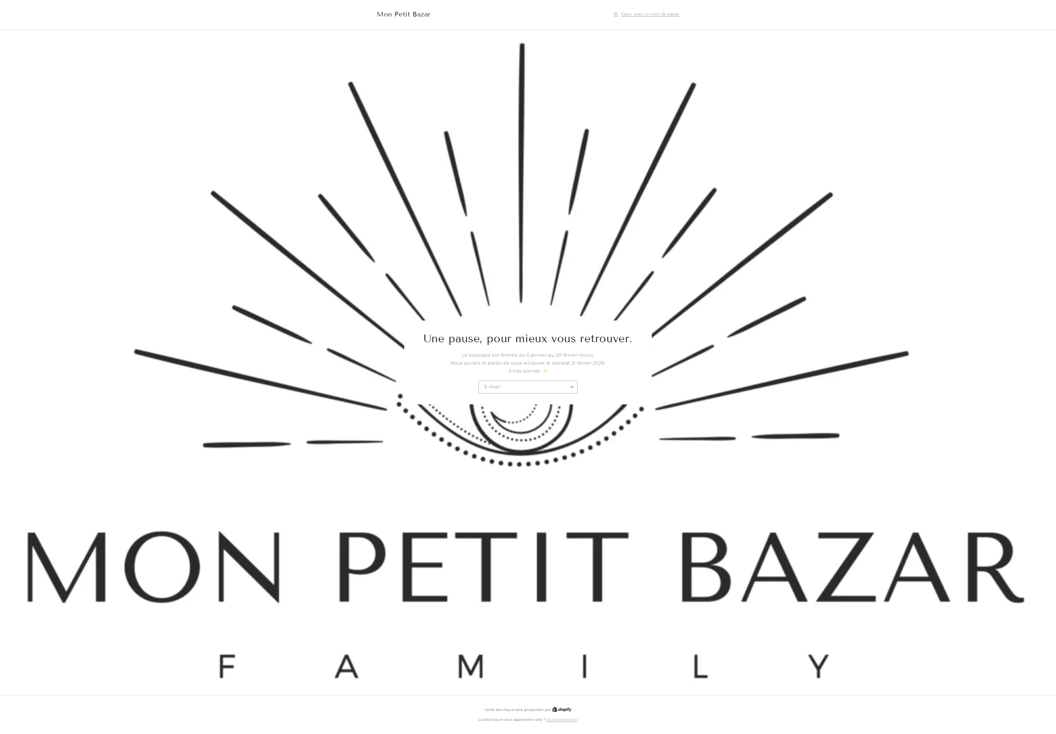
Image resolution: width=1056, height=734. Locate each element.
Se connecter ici (562, 719)
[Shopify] (561, 709)
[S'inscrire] (571, 387)
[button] (646, 14)
